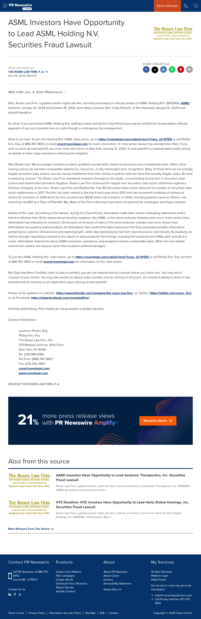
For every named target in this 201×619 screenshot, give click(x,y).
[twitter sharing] (155, 70)
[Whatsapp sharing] (172, 70)
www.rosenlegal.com (33, 373)
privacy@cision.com (180, 595)
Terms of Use (16, 613)
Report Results (65, 587)
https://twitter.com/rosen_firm (171, 293)
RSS (102, 613)
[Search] (196, 6)
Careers (108, 580)
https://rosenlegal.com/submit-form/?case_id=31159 (135, 139)
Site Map (90, 613)
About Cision (111, 576)
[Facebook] (15, 594)
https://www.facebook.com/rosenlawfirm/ (60, 297)
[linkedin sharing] (163, 70)
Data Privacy (158, 580)
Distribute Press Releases (71, 584)
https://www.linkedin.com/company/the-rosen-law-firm (94, 293)
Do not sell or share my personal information (171, 587)
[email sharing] (189, 70)
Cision (180, 613)
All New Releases (161, 572)
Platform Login (159, 576)
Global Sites (111, 590)
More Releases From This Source (29, 529)
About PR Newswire (115, 572)
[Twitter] (19, 594)
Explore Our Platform (68, 572)
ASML (185, 103)
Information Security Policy (65, 613)
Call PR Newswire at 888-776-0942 (30, 574)
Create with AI (64, 580)
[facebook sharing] (146, 70)
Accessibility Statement (117, 584)
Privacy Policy (36, 613)
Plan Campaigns (65, 576)
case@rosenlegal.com (72, 144)
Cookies (114, 613)
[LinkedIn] (10, 594)
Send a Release (167, 6)
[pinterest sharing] (180, 70)
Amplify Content (65, 591)
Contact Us (15, 590)
